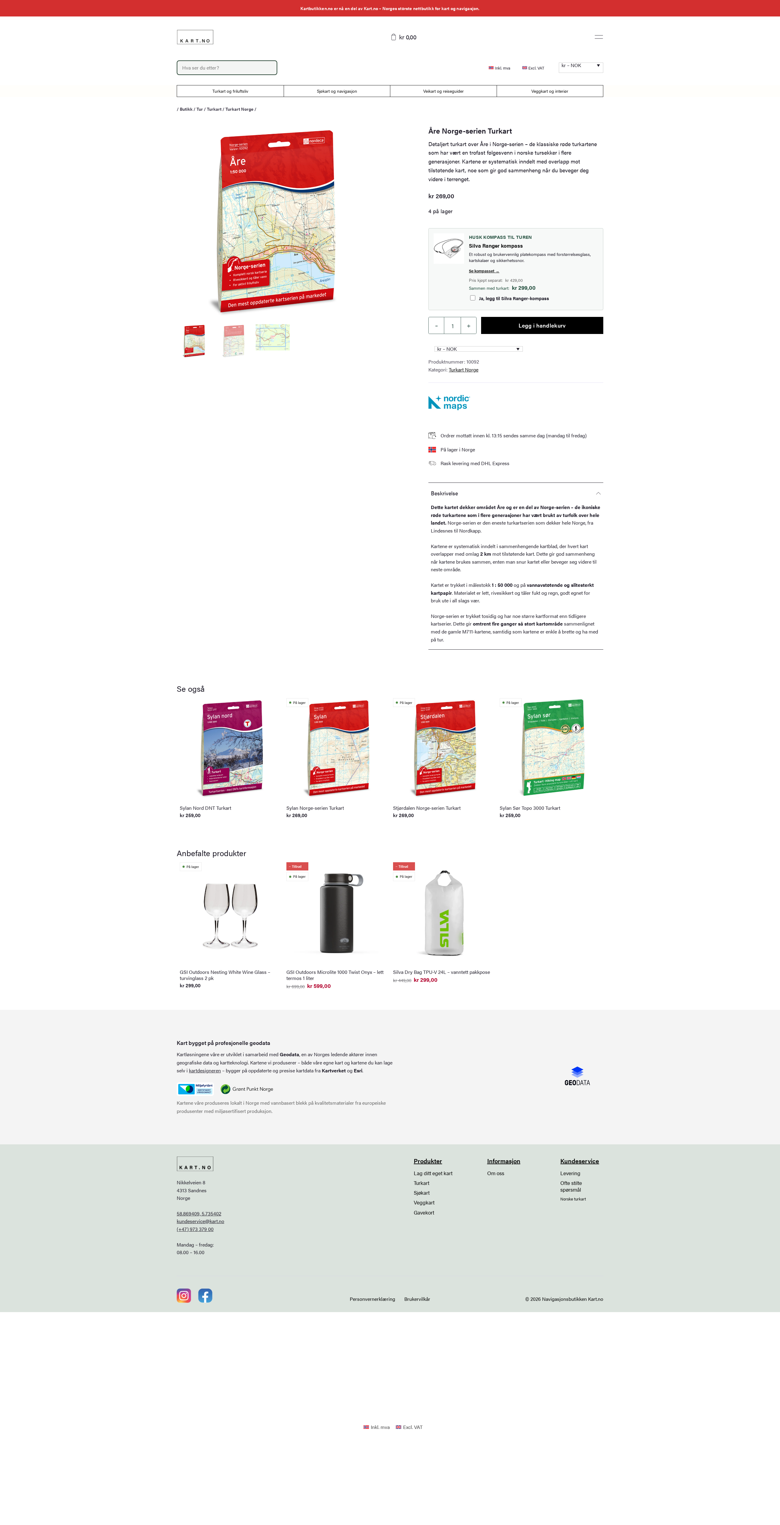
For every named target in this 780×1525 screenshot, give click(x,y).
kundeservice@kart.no (200, 1221)
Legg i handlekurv (542, 325)
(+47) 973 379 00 (195, 1229)
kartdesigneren (205, 1070)
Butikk (186, 109)
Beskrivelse (444, 493)
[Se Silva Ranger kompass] (449, 248)
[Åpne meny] (598, 37)
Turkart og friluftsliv (230, 91)
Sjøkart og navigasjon (337, 91)
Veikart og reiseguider (443, 91)
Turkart (214, 109)
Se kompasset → (484, 271)
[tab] (515, 493)
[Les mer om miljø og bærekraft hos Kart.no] (195, 1089)
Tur (200, 109)
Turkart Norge (239, 109)
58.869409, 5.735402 (199, 1213)
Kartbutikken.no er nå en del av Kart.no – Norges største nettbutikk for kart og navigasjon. (389, 8)
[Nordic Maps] (449, 402)
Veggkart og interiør (549, 91)
